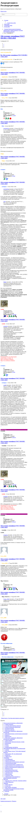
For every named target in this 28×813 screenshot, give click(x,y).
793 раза (14, 314)
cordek (4, 385)
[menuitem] (11, 22)
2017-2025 (3, 798)
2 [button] (3, 46)
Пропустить (3, 11)
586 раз (14, 437)
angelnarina (6, 128)
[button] (3, 43)
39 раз (13, 176)
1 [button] (3, 44)
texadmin (5, 496)
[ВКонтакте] (1, 63)
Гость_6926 (6, 599)
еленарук (5, 326)
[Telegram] (3, 63)
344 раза (14, 587)
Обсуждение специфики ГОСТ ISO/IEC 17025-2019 (13, 37)
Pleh (4, 201)
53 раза (14, 115)
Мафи (4, 282)
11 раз (13, 649)
